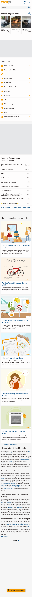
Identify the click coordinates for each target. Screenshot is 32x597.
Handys (12, 501)
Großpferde (4, 485)
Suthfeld (9, 524)
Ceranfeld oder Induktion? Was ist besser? (13, 432)
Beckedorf (14, 524)
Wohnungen (12, 453)
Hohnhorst (26, 524)
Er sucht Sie (6, 453)
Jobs (5, 100)
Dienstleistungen (9, 104)
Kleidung (10, 461)
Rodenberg (20, 524)
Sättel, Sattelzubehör (8, 488)
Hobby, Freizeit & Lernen (11, 70)
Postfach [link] (24, 3)
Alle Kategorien (4, 536)
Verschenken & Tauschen (11, 117)
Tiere (5, 74)
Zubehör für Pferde (18, 487)
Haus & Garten (8, 66)
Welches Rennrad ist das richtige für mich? (14, 284)
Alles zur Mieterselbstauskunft (12, 358)
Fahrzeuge (7, 91)
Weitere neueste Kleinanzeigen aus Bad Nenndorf (15, 208)
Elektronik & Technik (10, 87)
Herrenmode (19, 507)
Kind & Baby (7, 83)
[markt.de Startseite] (6, 2)
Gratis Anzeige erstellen (17, 590)
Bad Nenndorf (12, 468)
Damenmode (10, 507)
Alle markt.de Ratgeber (9, 444)
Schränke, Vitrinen (5, 463)
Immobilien (7, 95)
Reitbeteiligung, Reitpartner (9, 483)
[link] (5, 25)
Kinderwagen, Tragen (24, 459)
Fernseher (8, 502)
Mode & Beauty (8, 78)
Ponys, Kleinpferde (16, 485)
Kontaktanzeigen (9, 108)
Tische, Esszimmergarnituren (24, 463)
